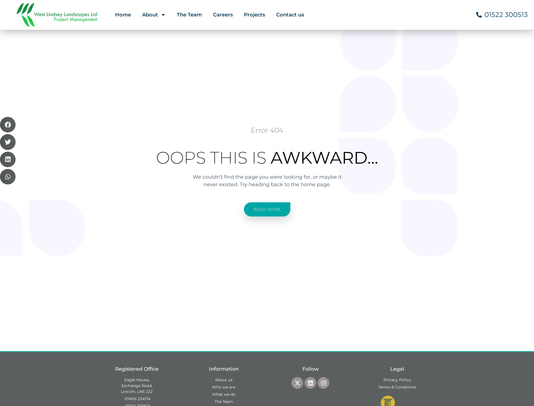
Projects (254, 15)
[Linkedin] (310, 383)
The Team (189, 15)
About (150, 15)
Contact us (290, 15)
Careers (223, 15)
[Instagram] (323, 383)
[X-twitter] (297, 383)
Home (123, 15)
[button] (8, 124)
